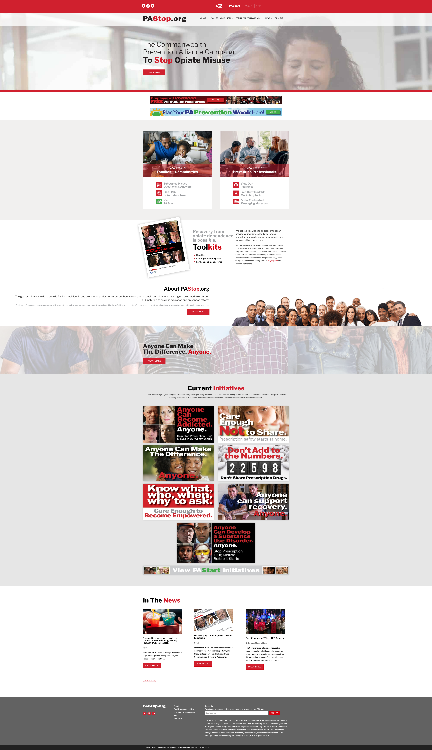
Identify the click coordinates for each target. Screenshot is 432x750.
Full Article (151, 665)
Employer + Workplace (208, 258)
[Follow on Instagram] (148, 6)
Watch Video (154, 361)
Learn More (154, 72)
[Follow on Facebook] (143, 6)
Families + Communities (221, 18)
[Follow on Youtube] (152, 6)
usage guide (273, 261)
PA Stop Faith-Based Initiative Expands (213, 636)
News (267, 18)
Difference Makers (254, 643)
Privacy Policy (203, 747)
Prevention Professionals (248, 18)
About (203, 18)
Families (200, 255)
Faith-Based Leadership (209, 262)
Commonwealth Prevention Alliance (169, 747)
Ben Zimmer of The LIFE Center (265, 638)
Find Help (279, 18)
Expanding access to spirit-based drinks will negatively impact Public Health (160, 640)
